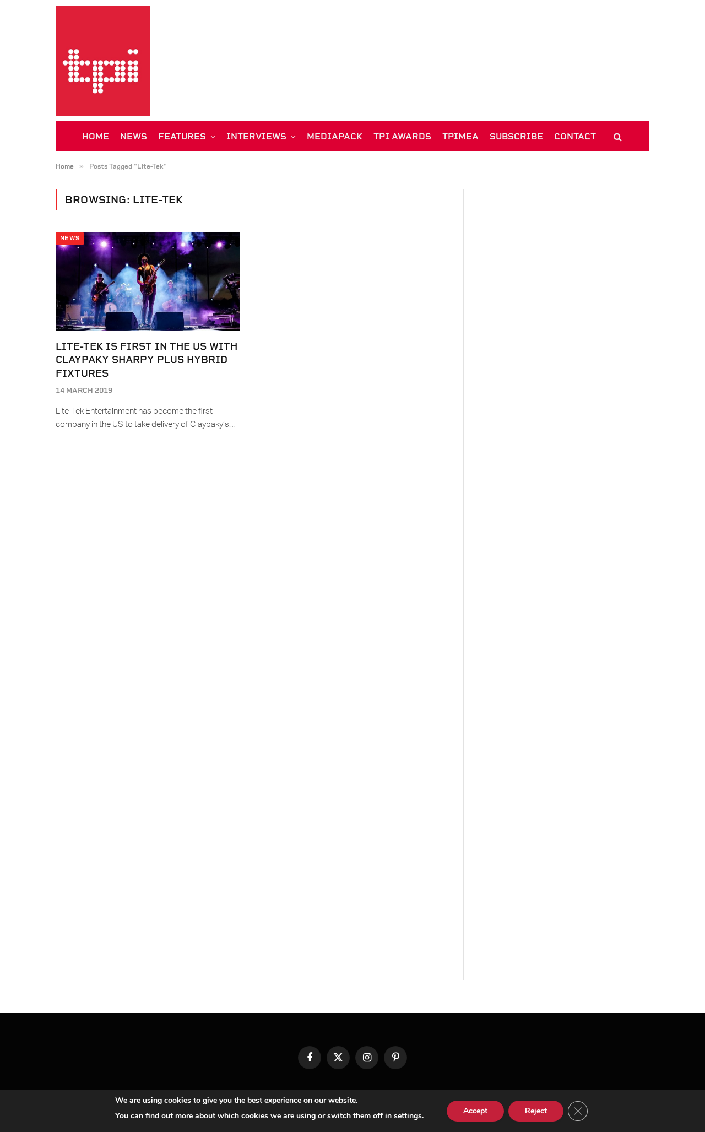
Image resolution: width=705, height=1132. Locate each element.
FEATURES (182, 136)
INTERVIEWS (256, 136)
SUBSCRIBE (516, 136)
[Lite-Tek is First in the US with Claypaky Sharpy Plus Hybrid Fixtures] (148, 281)
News (69, 238)
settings (408, 1116)
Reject (536, 1111)
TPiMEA (460, 136)
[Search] (616, 136)
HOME (95, 136)
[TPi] (103, 60)
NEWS (133, 136)
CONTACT (575, 136)
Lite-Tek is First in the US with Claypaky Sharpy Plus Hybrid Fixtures (146, 359)
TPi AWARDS (402, 136)
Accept (475, 1111)
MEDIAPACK (334, 136)
